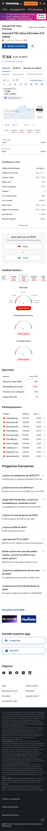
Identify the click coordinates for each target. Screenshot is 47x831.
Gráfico (16, 68)
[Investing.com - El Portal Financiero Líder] (14, 3)
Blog (4, 686)
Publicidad (30, 691)
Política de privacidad (10, 807)
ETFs (5, 10)
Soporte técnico (32, 696)
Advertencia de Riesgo (10, 815)
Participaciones (18, 74)
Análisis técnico (12, 270)
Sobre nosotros (32, 686)
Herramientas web (9, 701)
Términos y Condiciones (11, 799)
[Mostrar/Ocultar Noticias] (17, 80)
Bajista (25, 246)
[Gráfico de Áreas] (8, 80)
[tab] (13, 278)
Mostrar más (23, 225)
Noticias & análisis (32, 68)
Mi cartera (6, 696)
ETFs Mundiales (35, 10)
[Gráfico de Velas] (4, 80)
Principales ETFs (17, 10)
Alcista (25, 258)
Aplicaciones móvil (9, 691)
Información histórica (34, 74)
